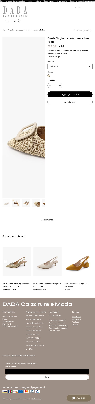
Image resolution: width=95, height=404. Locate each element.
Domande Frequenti (57, 320)
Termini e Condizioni (57, 323)
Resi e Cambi (54, 331)
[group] (47, 267)
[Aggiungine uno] (59, 85)
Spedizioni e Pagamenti (59, 328)
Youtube (75, 322)
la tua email (10, 367)
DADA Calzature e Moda (37, 304)
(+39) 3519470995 (33, 330)
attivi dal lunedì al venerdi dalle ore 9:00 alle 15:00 (35, 345)
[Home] (7, 21)
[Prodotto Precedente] (5, 261)
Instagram (76, 319)
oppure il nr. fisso (32, 334)
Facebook (76, 317)
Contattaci (8, 311)
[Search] (15, 21)
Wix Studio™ (36, 399)
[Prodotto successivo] (89, 261)
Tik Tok (75, 324)
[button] (19, 20)
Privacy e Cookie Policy (58, 325)
